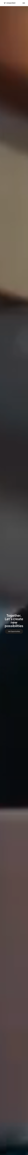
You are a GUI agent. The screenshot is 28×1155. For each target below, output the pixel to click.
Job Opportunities (14, 631)
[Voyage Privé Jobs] (10, 3)
